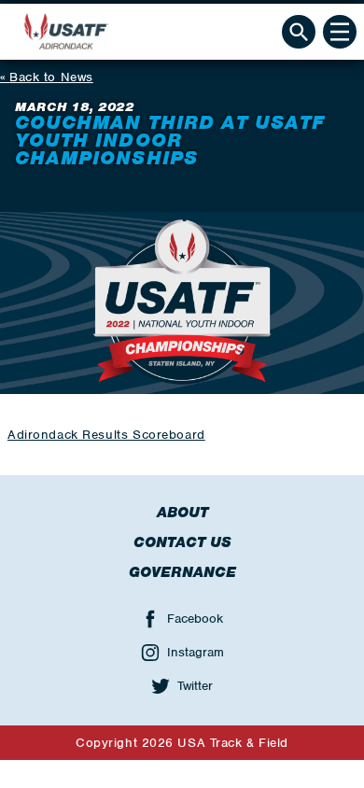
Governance (182, 572)
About (182, 512)
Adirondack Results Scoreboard (106, 435)
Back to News (51, 77)
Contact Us (182, 542)
